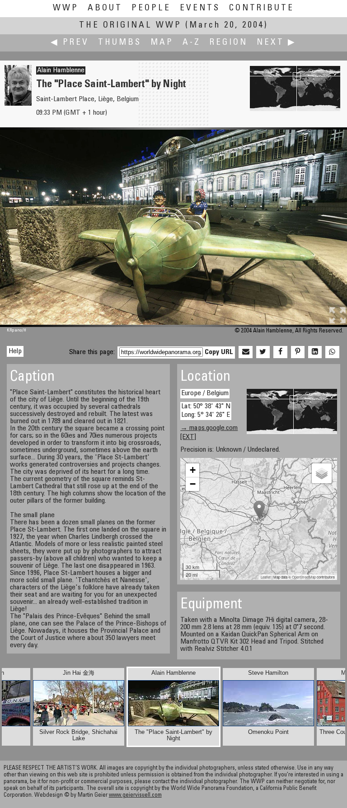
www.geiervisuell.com (135, 796)
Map (162, 42)
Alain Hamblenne (60, 70)
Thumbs (119, 42)
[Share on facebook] (280, 352)
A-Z (192, 42)
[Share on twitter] (263, 352)
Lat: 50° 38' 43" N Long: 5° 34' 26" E (205, 411)
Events (200, 8)
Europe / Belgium (205, 393)
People (151, 8)
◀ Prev (70, 42)
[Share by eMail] (245, 352)
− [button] (193, 484)
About (105, 8)
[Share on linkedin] (315, 352)
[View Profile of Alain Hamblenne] (18, 103)
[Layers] (322, 473)
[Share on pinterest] (298, 352)
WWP (66, 8)
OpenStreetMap (304, 576)
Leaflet (266, 576)
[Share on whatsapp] (332, 352)
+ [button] (193, 470)
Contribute (261, 8)
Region (229, 42)
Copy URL (219, 352)
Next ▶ (276, 42)
